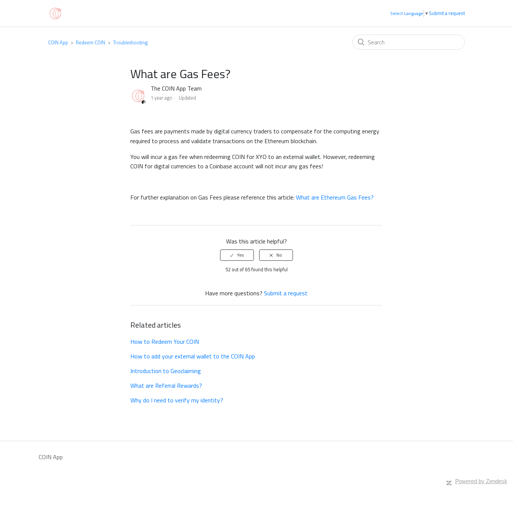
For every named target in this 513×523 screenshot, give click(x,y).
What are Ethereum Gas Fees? (335, 197)
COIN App (58, 42)
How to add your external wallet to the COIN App (192, 356)
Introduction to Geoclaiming (165, 370)
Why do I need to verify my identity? (176, 400)
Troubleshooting (130, 42)
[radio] (237, 255)
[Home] (55, 12)
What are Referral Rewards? (166, 385)
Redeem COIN (90, 42)
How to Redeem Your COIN (164, 341)
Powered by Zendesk (481, 481)
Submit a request (447, 13)
